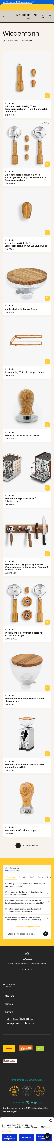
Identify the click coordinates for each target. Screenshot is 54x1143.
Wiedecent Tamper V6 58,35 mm (22, 435)
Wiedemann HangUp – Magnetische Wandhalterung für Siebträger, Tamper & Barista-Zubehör (26, 567)
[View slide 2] (25, 969)
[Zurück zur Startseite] (4, 41)
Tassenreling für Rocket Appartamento (25, 372)
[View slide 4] (31, 969)
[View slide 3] (28, 969)
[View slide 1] (22, 969)
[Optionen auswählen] (47, 95)
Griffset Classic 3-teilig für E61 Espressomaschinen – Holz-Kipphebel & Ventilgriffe (26, 109)
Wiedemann (9, 103)
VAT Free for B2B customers (17, 2)
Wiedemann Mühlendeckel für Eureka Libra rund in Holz (24, 700)
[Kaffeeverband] (10, 1061)
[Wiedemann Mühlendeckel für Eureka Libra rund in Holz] (27, 667)
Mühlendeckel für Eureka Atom (21, 309)
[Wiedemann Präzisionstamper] (27, 799)
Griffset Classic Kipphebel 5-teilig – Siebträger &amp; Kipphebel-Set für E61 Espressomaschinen (26, 177)
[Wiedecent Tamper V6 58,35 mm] (27, 404)
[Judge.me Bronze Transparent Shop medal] (27, 1091)
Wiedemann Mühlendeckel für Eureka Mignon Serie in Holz (24, 766)
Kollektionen (13, 40)
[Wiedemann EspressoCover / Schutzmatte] (27, 467)
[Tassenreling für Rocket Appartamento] (27, 341)
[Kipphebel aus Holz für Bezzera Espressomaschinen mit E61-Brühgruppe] (27, 212)
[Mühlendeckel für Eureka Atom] (27, 278)
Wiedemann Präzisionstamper (21, 830)
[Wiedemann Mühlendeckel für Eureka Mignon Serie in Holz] (27, 733)
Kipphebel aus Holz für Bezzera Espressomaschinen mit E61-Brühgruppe (26, 244)
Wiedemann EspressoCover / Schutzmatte (20, 500)
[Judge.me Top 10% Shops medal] (39, 1091)
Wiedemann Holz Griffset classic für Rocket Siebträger (23, 634)
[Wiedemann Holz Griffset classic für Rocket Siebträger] (27, 602)
